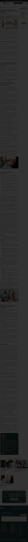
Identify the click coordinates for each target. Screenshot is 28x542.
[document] (14, 271)
